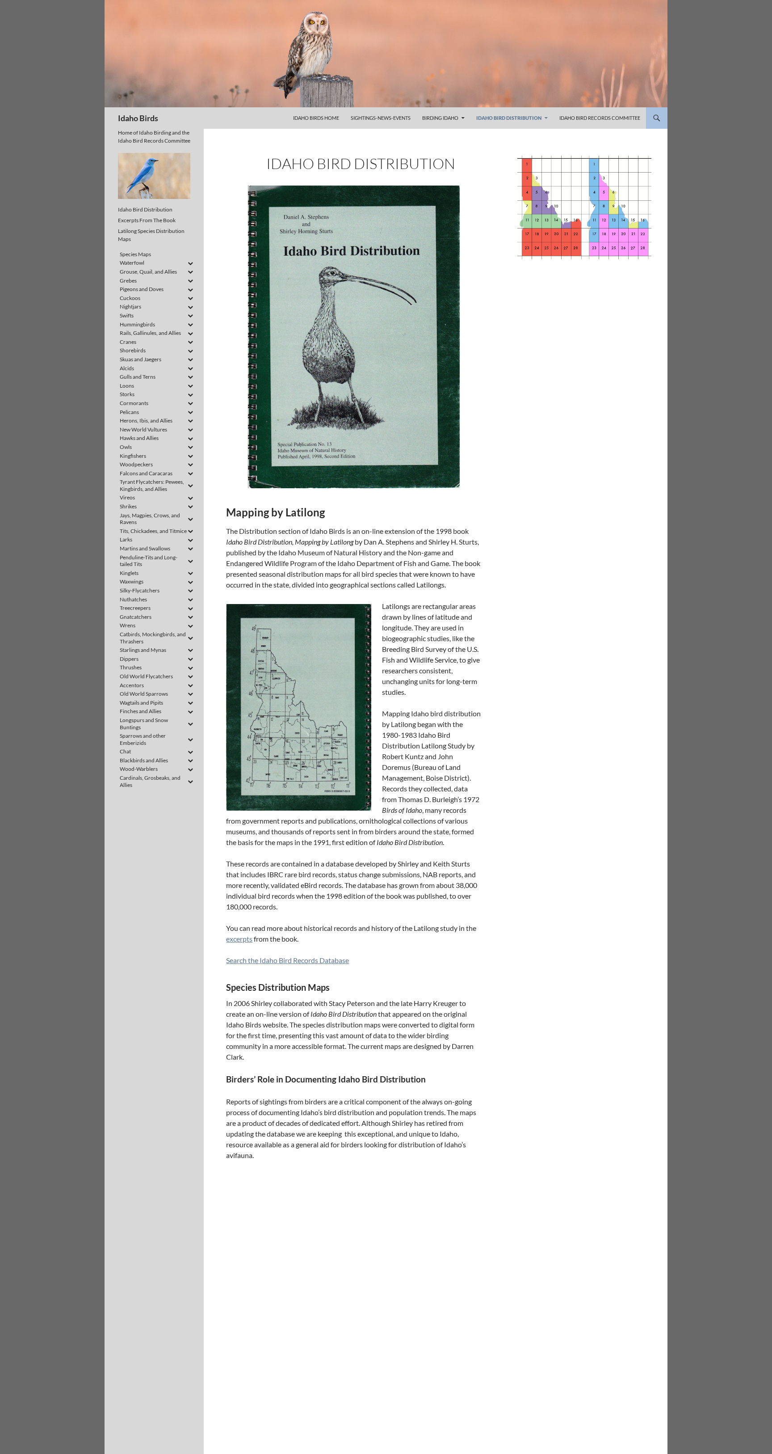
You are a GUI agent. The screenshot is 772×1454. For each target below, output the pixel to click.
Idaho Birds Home (316, 118)
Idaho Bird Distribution (508, 118)
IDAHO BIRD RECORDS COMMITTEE (599, 118)
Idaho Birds (138, 118)
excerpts (239, 938)
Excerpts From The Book (147, 220)
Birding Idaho (440, 118)
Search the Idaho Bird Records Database (287, 960)
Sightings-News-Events (381, 118)
